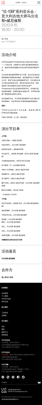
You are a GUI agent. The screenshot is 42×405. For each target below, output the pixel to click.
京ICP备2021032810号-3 (10, 399)
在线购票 (17, 2)
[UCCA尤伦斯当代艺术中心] (3, 2)
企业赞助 (5, 293)
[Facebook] (19, 377)
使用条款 (5, 335)
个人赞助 (5, 296)
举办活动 (5, 301)
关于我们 (5, 321)
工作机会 (5, 312)
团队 (3, 329)
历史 (3, 326)
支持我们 (5, 287)
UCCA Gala (6, 299)
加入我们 (5, 307)
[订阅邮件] (39, 382)
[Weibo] (4, 377)
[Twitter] (24, 377)
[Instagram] (14, 377)
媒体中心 (5, 332)
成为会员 (24, 2)
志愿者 (4, 315)
